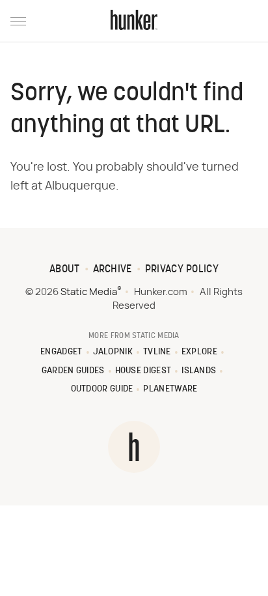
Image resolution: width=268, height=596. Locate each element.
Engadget (61, 352)
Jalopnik (113, 352)
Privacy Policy (182, 269)
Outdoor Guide (102, 389)
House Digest (143, 371)
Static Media (88, 292)
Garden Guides (73, 371)
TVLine (157, 352)
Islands (198, 371)
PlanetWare (170, 389)
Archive (112, 269)
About (64, 269)
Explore (199, 352)
